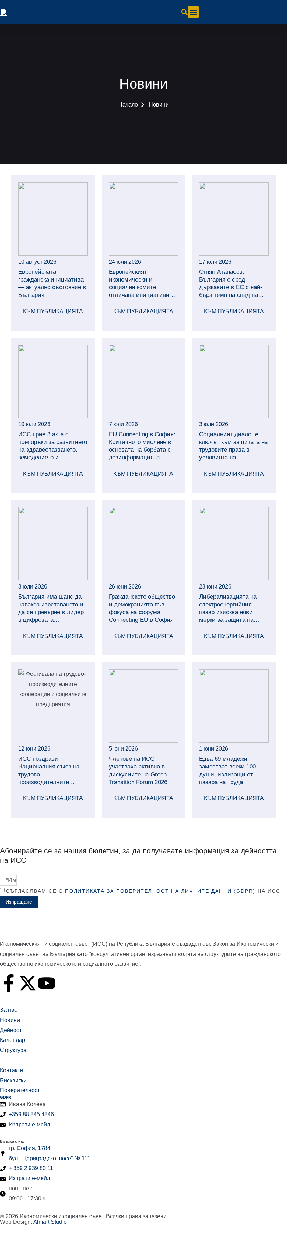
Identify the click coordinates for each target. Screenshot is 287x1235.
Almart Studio (50, 1222)
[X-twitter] (27, 983)
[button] (193, 12)
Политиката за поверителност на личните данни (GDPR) (160, 891)
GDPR (5, 1097)
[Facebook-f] (9, 983)
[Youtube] (46, 983)
